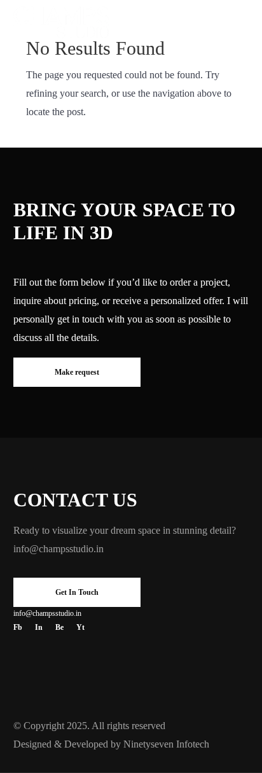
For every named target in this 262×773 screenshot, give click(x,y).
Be (59, 627)
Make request (77, 372)
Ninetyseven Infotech (166, 744)
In (39, 627)
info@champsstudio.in (58, 548)
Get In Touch (77, 592)
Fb (17, 627)
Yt (80, 627)
